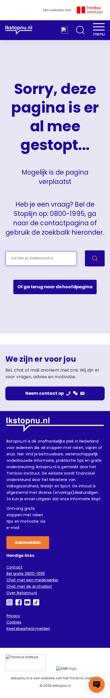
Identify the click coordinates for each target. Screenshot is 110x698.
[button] (80, 30)
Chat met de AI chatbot (29, 586)
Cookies (13, 622)
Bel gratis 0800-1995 (25, 573)
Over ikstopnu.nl (21, 593)
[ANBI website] (66, 668)
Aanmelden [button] (28, 542)
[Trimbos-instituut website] (25, 662)
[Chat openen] (97, 685)
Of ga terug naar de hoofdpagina (54, 287)
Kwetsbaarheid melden (28, 628)
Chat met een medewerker (32, 580)
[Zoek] (95, 258)
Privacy (13, 615)
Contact (14, 567)
